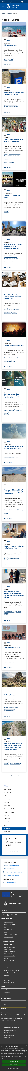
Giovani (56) (7, 805)
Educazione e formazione (10, 968)
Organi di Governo (8, 922)
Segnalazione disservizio (10, 1030)
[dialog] (14, 1057)
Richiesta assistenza (9, 1035)
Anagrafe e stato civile (9, 945)
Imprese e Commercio (9, 951)
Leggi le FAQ (7, 1033)
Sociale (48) (7, 819)
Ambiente (6, 975)
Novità (9, 13)
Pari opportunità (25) (9, 809)
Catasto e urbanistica (9, 956)
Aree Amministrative (9, 924)
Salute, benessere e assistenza (12, 978)
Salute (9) (6, 815)
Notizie (8, 40)
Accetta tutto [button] (14, 1061)
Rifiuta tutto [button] (14, 1065)
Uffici (5, 927)
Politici (5, 932)
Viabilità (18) (7, 832)
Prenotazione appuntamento (11, 1028)
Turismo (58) (7, 828)
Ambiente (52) (7, 789)
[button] (14, 1068)
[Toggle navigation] (3, 6)
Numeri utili (7, 1038)
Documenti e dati (8, 937)
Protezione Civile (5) (9, 812)
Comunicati (7, 992)
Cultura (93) (7, 799)
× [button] (26, 1045)
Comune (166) (7, 796)
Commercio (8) (7, 792)
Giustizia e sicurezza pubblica (11, 970)
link (6, 1058)
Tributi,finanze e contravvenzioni (12, 973)
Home (3, 13)
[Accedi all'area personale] (22, 2)
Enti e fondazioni (8, 929)
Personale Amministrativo (10, 934)
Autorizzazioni (7, 980)
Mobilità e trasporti (9, 960)
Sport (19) (6, 822)
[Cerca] (25, 6)
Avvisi (5, 995)
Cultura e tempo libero (9, 947)
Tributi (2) (6, 825)
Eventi (5, 1004)
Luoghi (5, 1002)
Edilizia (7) (6, 802)
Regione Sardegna (7, 2)
